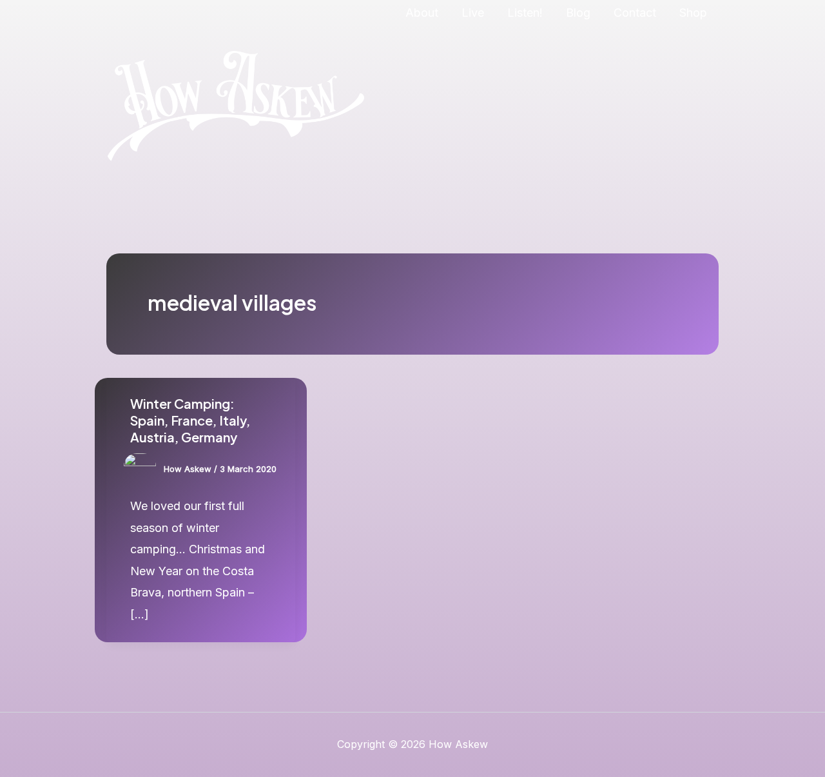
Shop (693, 12)
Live (472, 12)
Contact (635, 12)
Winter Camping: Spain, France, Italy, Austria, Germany (190, 420)
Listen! (525, 12)
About (421, 12)
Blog (578, 12)
